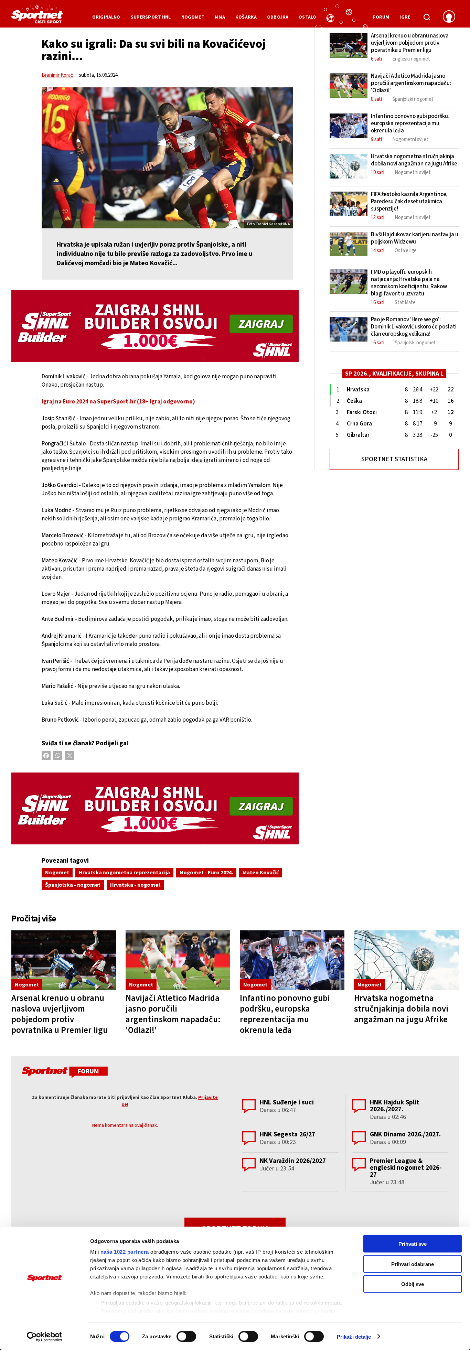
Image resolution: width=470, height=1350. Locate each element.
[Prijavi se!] (449, 17)
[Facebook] (46, 755)
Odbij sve (412, 1284)
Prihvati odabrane (412, 1264)
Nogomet (57, 872)
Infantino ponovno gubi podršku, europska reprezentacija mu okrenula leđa (285, 1014)
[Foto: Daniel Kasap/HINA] (167, 157)
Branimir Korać (57, 75)
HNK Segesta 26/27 (288, 1134)
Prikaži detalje (354, 1336)
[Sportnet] (37, 16)
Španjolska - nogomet (72, 885)
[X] (69, 755)
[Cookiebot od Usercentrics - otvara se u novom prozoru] (44, 1336)
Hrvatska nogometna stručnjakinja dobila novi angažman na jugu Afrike (401, 1009)
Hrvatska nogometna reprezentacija (124, 872)
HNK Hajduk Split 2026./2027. (394, 1106)
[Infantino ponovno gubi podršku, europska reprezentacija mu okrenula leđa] (292, 960)
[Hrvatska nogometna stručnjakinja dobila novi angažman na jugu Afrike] (406, 960)
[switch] (186, 1336)
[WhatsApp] (57, 755)
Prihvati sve (412, 1244)
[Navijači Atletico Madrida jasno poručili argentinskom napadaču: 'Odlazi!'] (178, 960)
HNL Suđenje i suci (287, 1102)
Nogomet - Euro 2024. (206, 872)
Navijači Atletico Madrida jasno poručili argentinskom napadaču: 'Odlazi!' (173, 1014)
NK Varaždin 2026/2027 (293, 1161)
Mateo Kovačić (261, 872)
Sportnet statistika (394, 459)
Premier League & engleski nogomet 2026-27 (406, 1167)
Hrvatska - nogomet (135, 885)
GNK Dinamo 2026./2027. (405, 1134)
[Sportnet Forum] (64, 1073)
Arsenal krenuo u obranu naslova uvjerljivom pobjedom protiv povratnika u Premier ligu (59, 1014)
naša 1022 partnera (124, 1252)
